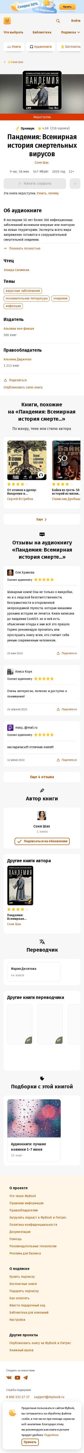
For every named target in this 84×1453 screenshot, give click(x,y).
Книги (16, 47)
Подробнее (51, 1435)
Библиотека (42, 32)
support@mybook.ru (49, 1397)
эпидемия (60, 298)
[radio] (9, 484)
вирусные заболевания (23, 291)
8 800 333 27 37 (18, 1397)
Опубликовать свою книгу (23, 387)
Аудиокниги (43, 47)
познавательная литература (26, 298)
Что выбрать (13, 32)
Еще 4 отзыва (42, 777)
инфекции (13, 306)
